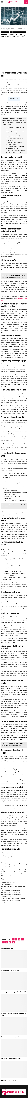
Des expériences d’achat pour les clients (11, 902)
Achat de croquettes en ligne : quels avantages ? (11, 1058)
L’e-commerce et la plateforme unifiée (10, 890)
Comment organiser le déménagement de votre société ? (13, 992)
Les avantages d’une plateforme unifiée (11, 894)
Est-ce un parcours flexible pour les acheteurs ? (13, 898)
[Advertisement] (14, 56)
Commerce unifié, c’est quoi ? (8, 882)
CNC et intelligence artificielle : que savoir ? (10, 970)
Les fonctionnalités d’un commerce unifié (11, 892)
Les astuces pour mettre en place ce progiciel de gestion (13, 887)
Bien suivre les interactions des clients (10, 900)
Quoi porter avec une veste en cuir (8, 1080)
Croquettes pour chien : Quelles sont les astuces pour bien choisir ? (13, 1014)
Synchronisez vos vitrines (7, 896)
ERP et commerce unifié (7, 884)
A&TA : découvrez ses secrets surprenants (10, 1037)
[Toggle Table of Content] (17, 99)
